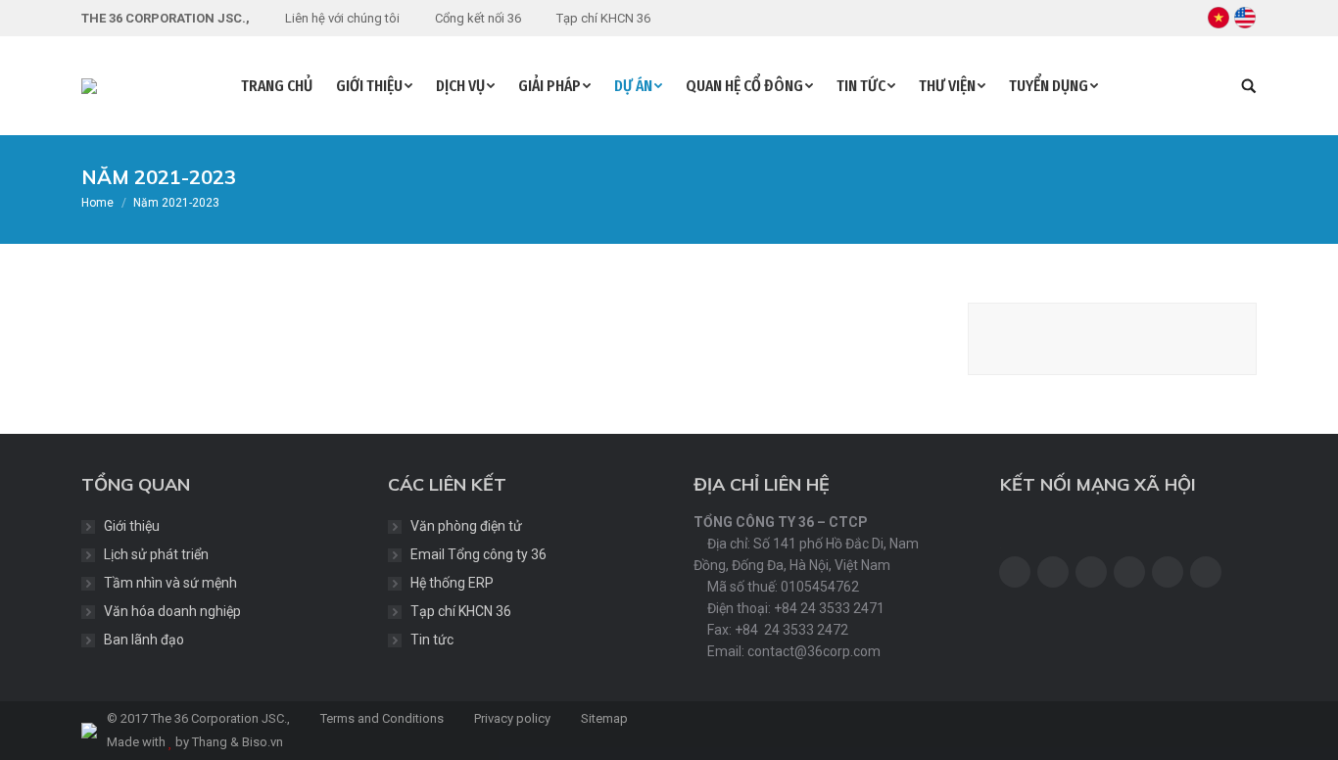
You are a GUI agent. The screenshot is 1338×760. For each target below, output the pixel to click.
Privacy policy (510, 718)
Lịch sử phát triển (156, 554)
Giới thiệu (132, 526)
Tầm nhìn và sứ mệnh (170, 583)
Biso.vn (262, 742)
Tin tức (432, 639)
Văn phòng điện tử (466, 526)
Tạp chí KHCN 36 (460, 611)
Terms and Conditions (380, 718)
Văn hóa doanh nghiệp (172, 611)
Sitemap (603, 718)
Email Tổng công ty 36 (478, 554)
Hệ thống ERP (452, 583)
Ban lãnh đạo (144, 639)
